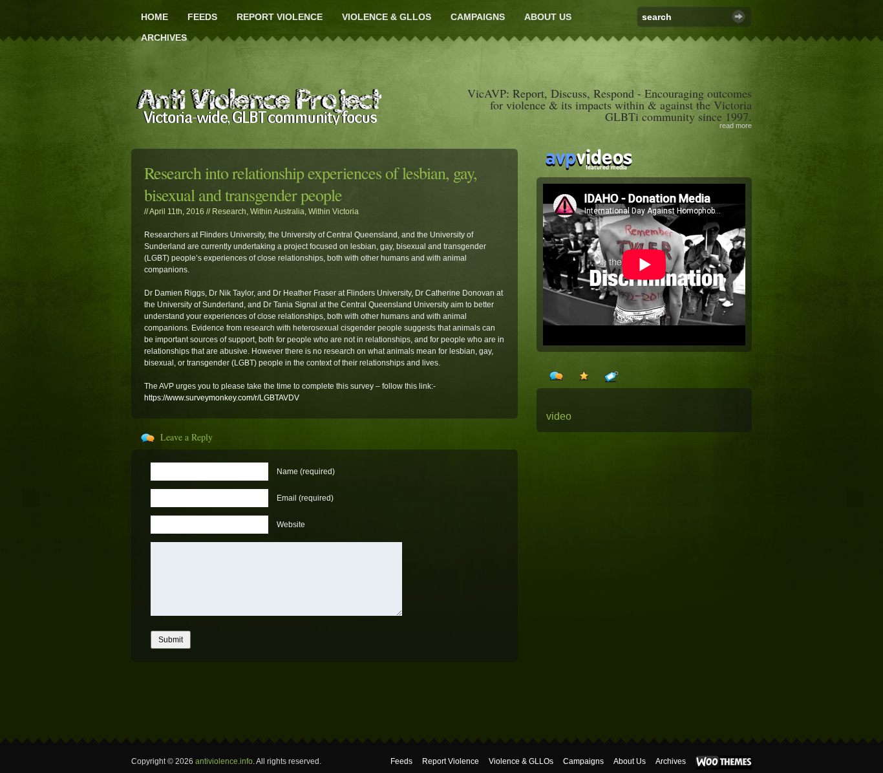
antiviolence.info (224, 761)
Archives (164, 37)
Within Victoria (333, 211)
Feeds (202, 17)
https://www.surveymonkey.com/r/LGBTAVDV (221, 397)
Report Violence (280, 17)
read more (735, 125)
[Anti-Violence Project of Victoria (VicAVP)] (258, 103)
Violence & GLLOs (386, 17)
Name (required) (306, 471)
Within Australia (277, 211)
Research (229, 211)
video (558, 416)
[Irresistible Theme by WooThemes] (724, 766)
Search (738, 16)
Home (154, 17)
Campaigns (478, 17)
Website (291, 524)
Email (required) (305, 498)
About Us (547, 17)
